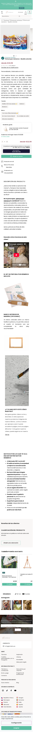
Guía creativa (5, 682)
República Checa (8, 697)
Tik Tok (19, 594)
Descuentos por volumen (21, 669)
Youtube (27, 594)
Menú (2, 13)
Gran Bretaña (7, 707)
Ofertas (18, 657)
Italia (20, 702)
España (21, 704)
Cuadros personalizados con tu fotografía (7, 658)
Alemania (6, 704)
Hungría (21, 697)
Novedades (19, 659)
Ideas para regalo (21, 662)
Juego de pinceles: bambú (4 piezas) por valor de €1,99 (18, 128)
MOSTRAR (22, 8)
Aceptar (16, 728)
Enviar (18, 630)
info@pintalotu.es (10, 646)
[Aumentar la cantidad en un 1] (7, 141)
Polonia (6, 702)
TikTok (7, 435)
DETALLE (10, 584)
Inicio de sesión (20, 12)
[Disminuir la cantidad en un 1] (2, 141)
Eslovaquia (7, 700)
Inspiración (19, 654)
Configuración (16, 723)
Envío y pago (6, 136)
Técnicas (4, 654)
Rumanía (21, 700)
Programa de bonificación (20, 673)
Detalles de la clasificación (9, 67)
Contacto (4, 675)
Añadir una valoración (10, 543)
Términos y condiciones (4, 669)
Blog (17, 682)
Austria (21, 707)
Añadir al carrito (18, 156)
